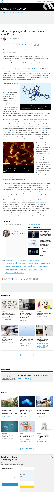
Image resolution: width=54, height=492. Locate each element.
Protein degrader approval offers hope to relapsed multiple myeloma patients (44, 436)
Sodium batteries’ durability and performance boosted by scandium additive (44, 412)
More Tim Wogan (33, 227)
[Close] (18, 467)
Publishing (39, 1)
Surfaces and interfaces (11, 269)
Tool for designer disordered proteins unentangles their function (27, 436)
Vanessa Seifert (43, 318)
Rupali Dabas (25, 345)
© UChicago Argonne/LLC (30, 105)
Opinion (39, 311)
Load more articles (27, 355)
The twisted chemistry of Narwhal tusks (8, 435)
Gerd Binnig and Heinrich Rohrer (28, 69)
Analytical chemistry (11, 260)
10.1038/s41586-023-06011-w (32, 224)
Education (44, 1)
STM (34, 266)
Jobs (10, 12)
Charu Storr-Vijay (26, 416)
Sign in (20, 378)
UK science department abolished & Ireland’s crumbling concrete (43, 341)
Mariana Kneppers (44, 345)
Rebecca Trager (8, 439)
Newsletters (5, 12)
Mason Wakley (41, 346)
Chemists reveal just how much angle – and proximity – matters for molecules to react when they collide (45, 243)
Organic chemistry (22, 263)
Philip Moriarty (40, 202)
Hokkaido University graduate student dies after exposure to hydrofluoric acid (9, 412)
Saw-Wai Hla (6, 94)
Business (39, 433)
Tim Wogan (9, 38)
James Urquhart (26, 441)
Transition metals (33, 269)
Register (27, 378)
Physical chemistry (33, 263)
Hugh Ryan (24, 320)
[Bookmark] (38, 44)
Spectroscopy (27, 266)
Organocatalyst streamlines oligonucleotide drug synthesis (26, 341)
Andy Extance (43, 441)
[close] (51, 41)
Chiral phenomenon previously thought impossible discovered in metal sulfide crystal (45, 233)
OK (10, 484)
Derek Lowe (7, 344)
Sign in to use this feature (45, 41)
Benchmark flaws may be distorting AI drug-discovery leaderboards (26, 412)
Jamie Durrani (8, 319)
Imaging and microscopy (35, 260)
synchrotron (23, 269)
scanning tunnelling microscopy (13, 266)
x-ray (41, 269)
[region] (10, 478)
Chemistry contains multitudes (7, 340)
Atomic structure (23, 260)
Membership (50, 1)
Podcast (39, 337)
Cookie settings (10, 488)
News (2, 27)
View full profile (10, 254)
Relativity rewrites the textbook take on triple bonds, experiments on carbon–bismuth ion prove (45, 252)
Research (22, 311)
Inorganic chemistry (11, 263)
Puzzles (21, 12)
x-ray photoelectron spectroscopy (14, 272)
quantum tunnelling (45, 263)
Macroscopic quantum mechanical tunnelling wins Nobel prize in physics (8, 315)
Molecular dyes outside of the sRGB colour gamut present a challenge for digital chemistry (26, 315)
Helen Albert (43, 416)
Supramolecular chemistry (43, 266)
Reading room (16, 12)
